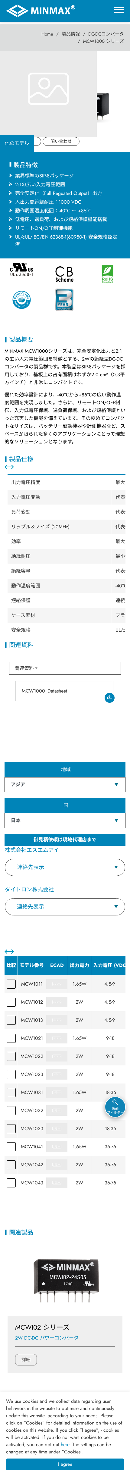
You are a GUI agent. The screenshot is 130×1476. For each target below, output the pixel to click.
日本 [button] (16, 820)
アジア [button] (18, 784)
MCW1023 (32, 1074)
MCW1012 (32, 1002)
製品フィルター (115, 1110)
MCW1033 (32, 1128)
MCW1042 (32, 1164)
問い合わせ (61, 141)
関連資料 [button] (24, 668)
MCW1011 (32, 983)
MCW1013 (32, 1020)
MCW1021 (32, 1038)
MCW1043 (32, 1182)
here (65, 1444)
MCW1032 (32, 1110)
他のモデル (17, 143)
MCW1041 (32, 1146)
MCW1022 (32, 1056)
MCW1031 (32, 1092)
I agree (65, 1464)
